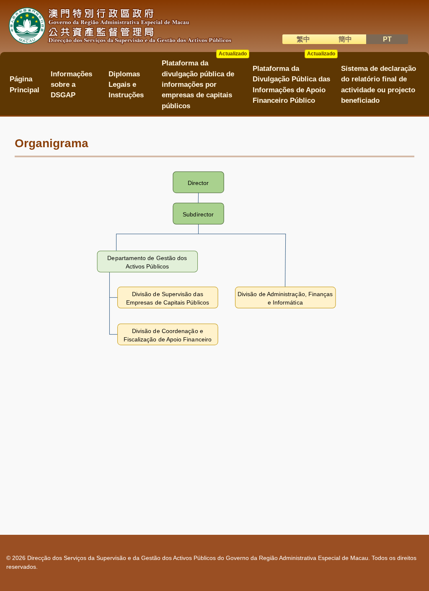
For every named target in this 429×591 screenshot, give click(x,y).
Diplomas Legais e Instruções (126, 84)
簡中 (345, 39)
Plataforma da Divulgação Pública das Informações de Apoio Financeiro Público (294, 81)
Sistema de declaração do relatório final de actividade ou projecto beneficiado (378, 84)
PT (387, 39)
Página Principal (24, 84)
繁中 (303, 39)
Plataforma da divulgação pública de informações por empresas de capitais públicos (204, 81)
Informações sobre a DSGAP (71, 84)
